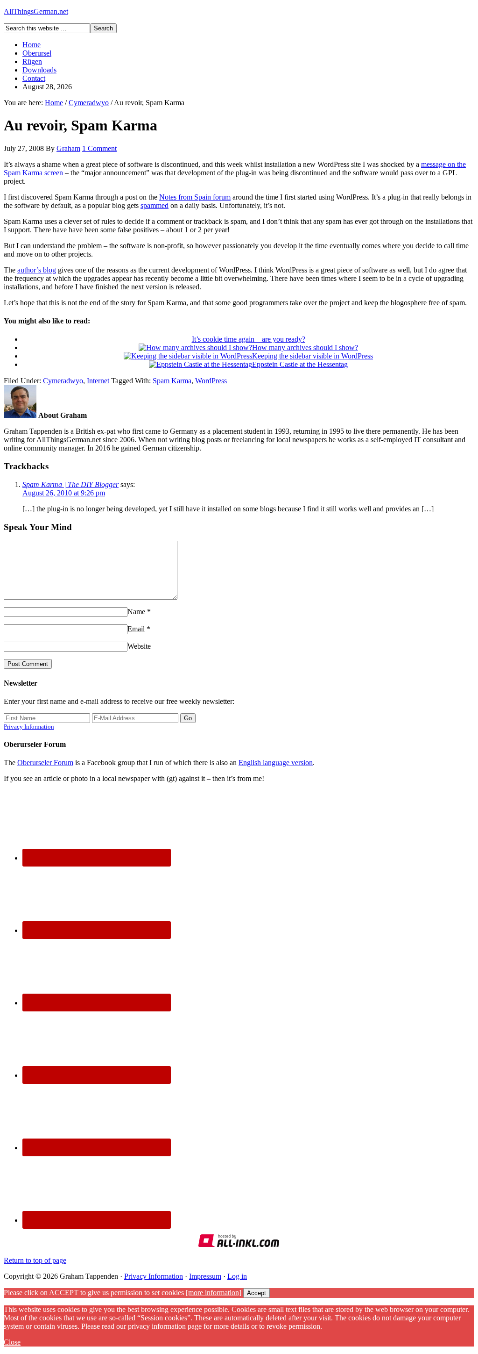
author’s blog (36, 270)
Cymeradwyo (63, 381)
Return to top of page (35, 1260)
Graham (68, 148)
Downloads (39, 70)
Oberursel (36, 53)
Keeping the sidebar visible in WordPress (312, 356)
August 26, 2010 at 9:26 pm (63, 493)
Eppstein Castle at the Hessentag (300, 364)
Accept (256, 1293)
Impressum (205, 1276)
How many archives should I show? (305, 347)
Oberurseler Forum (45, 763)
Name (136, 612)
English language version (276, 763)
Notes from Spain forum (195, 197)
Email (136, 629)
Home (31, 45)
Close (12, 1342)
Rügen (32, 61)
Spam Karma (172, 381)
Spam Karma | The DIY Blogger (70, 484)
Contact (33, 78)
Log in (237, 1276)
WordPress (211, 381)
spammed (155, 205)
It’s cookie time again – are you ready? (248, 339)
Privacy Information (29, 726)
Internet (98, 381)
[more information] (213, 1293)
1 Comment (99, 148)
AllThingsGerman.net (36, 11)
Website (139, 646)
